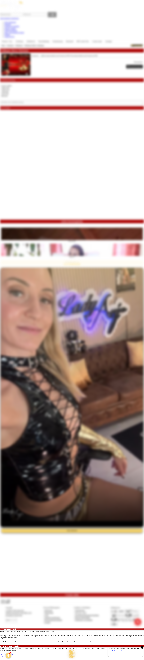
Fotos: (5, 602)
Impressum (48, 610)
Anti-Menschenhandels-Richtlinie (87, 615)
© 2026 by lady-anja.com (15, 610)
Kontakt (47, 622)
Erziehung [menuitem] (19, 41)
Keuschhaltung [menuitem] (43, 41)
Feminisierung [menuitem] (58, 41)
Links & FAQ (9, 37)
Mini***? (72, 256)
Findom (7, 35)
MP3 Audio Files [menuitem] (83, 41)
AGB (46, 615)
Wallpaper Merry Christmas (34, 45)
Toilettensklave (72, 240)
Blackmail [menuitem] (69, 41)
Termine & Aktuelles (11, 26)
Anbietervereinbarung (52, 618)
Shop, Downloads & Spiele (14, 33)
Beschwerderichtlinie (82, 618)
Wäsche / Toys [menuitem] (7, 41)
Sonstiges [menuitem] (108, 41)
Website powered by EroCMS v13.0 (19, 613)
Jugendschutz (80, 610)
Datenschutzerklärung (8, 650)
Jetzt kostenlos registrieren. (9, 18)
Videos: (5, 600)
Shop (3, 45)
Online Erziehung (10, 30)
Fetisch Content (10, 28)
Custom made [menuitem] (97, 41)
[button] (72, 654)
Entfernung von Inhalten (83, 620)
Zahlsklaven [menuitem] (30, 41)
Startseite (7, 24)
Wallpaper (19, 45)
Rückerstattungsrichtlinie (53, 620)
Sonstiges (10, 45)
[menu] (57, 41)
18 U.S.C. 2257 (80, 613)
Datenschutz (49, 613)
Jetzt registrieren (10, 22)
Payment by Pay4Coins (14, 615)
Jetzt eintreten (72, 530)
